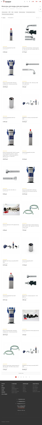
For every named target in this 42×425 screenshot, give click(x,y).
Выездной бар (35, 390)
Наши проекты (36, 383)
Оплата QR (24, 391)
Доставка (24, 388)
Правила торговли (14, 392)
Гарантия (24, 390)
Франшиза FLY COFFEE (36, 391)
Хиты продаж (4, 394)
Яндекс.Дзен (25, 414)
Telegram (20, 414)
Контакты (24, 385)
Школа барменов (35, 387)
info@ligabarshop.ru (21, 401)
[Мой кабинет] (29, 1)
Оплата (24, 387)
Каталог (3, 383)
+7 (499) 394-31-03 (21, 399)
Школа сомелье (35, 388)
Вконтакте (17, 414)
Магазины (13, 385)
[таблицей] (40, 18)
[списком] (38, 18)
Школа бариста (35, 385)
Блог (2, 385)
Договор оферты (14, 389)
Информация (25, 383)
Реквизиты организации (15, 391)
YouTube (22, 414)
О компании (14, 383)
